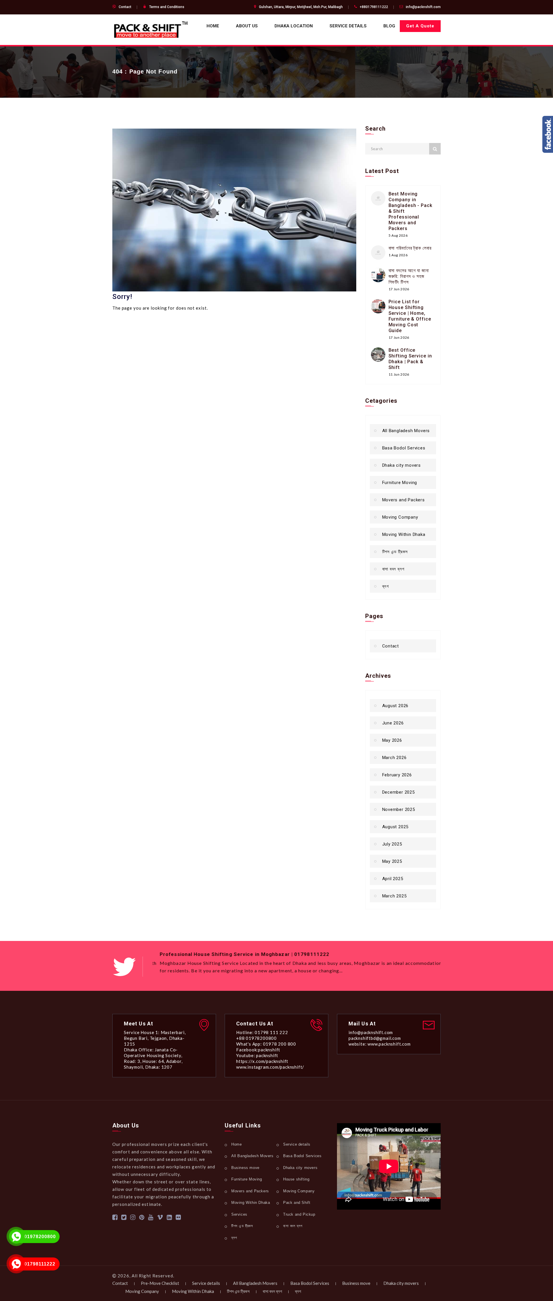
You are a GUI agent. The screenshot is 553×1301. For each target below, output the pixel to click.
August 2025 (395, 826)
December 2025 (398, 792)
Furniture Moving (399, 482)
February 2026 (397, 774)
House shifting (296, 1179)
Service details (348, 26)
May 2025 (392, 861)
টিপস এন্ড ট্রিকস (395, 551)
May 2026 (392, 740)
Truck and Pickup (299, 1214)
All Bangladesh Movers (406, 430)
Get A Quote (420, 26)
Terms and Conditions (166, 7)
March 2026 (394, 757)
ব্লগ (385, 586)
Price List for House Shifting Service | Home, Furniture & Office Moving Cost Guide (410, 316)
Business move (245, 1168)
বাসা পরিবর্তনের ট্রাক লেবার (410, 248)
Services (239, 1214)
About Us (247, 26)
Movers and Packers (403, 499)
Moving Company (400, 517)
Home (213, 26)
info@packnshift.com (423, 7)
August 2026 (395, 705)
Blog (389, 26)
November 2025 (398, 809)
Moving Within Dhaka (403, 534)
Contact (125, 7)
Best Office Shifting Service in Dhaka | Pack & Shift (410, 358)
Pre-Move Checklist (160, 1283)
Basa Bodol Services (403, 448)
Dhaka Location (293, 26)
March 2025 (394, 896)
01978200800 (40, 1236)
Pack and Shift (296, 1202)
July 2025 (392, 844)
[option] (297, 963)
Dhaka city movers (401, 465)
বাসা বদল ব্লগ (393, 569)
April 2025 (392, 878)
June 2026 (393, 723)
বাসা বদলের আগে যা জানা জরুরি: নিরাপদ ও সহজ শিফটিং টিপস (409, 276)
